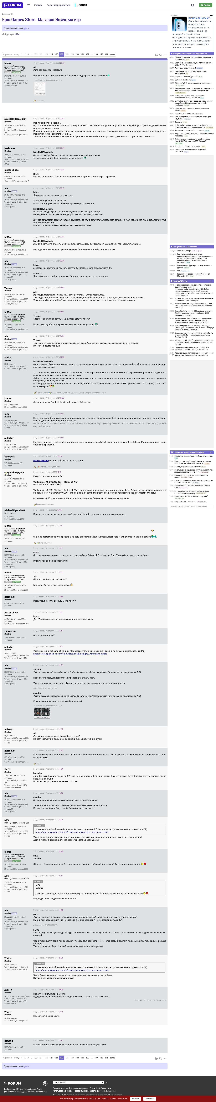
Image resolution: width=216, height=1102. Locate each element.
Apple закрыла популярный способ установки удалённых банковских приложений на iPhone (194, 355)
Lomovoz (41, 505)
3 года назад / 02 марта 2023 (47, 456)
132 (87, 54)
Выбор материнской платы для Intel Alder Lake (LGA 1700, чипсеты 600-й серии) (192, 140)
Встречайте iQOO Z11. (199, 17)
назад (16, 54)
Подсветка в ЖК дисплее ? (185, 502)
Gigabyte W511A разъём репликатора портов (193, 83)
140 (101, 54)
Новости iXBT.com (179, 281)
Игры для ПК (7, 14)
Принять (135, 1099)
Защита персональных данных (103, 1090)
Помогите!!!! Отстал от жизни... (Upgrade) (191, 496)
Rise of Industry (41, 460)
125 (51, 54)
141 (106, 54)
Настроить (149, 1099)
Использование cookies (62, 1090)
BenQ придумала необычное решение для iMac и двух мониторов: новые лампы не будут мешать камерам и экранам (194, 328)
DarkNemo (49, 505)
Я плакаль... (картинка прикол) (187, 146)
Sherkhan (75, 393)
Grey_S (83, 393)
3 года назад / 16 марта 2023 (47, 472)
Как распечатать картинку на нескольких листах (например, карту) (191, 492)
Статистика (106, 1088)
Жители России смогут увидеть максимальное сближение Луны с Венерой (194, 299)
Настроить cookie (81, 1090)
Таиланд (178, 122)
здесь (26, 28)
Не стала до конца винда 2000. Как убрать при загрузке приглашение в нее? (193, 471)
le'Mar (17, 34)
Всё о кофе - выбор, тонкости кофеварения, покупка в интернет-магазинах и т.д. (193, 126)
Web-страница (10, 207)
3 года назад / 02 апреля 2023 (47, 526)
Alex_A (103, 393)
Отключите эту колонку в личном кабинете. (189, 506)
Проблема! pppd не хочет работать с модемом (193, 456)
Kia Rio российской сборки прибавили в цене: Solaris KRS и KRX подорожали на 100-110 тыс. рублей (194, 342)
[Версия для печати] (156, 55)
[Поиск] (192, 5)
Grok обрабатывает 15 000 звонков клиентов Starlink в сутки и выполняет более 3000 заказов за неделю (193, 313)
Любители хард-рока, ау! (185, 68)
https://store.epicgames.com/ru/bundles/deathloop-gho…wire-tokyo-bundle (70, 653)
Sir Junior (40, 100)
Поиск (92, 1088)
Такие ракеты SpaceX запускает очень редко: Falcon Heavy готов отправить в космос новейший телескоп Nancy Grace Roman (194, 320)
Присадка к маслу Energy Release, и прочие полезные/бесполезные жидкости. (192, 462)
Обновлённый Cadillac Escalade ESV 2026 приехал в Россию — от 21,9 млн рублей (192, 349)
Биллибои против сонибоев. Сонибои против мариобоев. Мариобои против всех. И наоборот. (193, 103)
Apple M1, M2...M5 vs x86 (184, 114)
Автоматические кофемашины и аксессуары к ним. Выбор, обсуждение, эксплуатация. (194, 89)
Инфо (163, 63)
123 (40, 54)
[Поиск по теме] (161, 55)
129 (72, 54)
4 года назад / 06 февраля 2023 (48, 63)
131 (82, 54)
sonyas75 (57, 467)
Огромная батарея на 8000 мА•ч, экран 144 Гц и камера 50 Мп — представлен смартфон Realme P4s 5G (194, 335)
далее (112, 54)
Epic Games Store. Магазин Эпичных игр (41, 19)
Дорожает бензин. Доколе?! (186, 77)
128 (66, 54)
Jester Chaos (42, 393)
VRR (178, 271)
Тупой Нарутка (57, 393)
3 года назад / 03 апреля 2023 (48, 910)
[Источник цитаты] (63, 70)
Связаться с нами (60, 1088)
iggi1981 (67, 393)
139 (96, 54)
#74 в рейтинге (24, 996)
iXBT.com (57, 1095)
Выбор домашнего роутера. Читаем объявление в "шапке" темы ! (190, 97)
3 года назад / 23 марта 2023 (47, 510)
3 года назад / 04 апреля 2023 (48, 990)
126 (56, 54)
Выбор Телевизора (183, 80)
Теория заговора (184, 251)
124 (46, 54)
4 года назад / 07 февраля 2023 (48, 119)
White (38, 764)
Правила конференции (78, 1088)
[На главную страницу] (12, 5)
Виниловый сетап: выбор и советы (189, 131)
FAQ (98, 1088)
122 (35, 54)
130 (77, 54)
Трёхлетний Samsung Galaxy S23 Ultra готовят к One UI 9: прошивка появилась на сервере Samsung (194, 306)
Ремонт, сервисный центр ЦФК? (187, 467)
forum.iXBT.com (108, 1095)
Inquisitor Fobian (93, 393)
